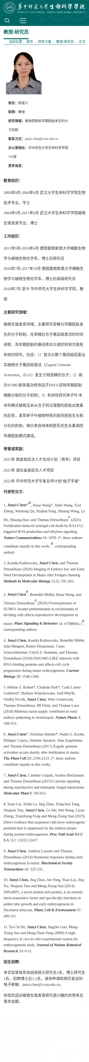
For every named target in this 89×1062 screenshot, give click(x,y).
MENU (22, 20)
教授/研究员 (65, 41)
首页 (29, 41)
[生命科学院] (44, 8)
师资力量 (44, 41)
